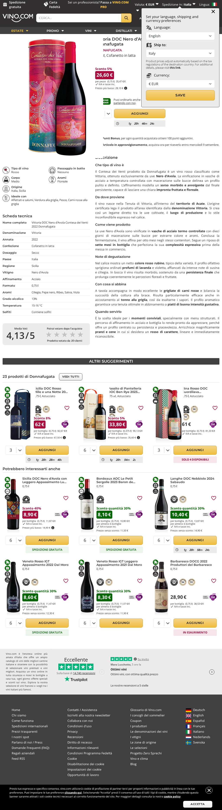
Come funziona (23, 721)
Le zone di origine (143, 742)
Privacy (72, 731)
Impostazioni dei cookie (84, 769)
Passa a (114, 4)
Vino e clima (139, 758)
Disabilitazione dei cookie (85, 764)
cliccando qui (73, 792)
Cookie (72, 758)
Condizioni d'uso (79, 726)
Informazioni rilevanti (83, 748)
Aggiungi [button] (140, 113)
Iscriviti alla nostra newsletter (88, 715)
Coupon (136, 721)
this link (175, 68)
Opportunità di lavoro (83, 775)
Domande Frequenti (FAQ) (30, 748)
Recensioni (75, 737)
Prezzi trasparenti (25, 731)
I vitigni (135, 737)
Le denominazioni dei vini (149, 731)
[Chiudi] (213, 11)
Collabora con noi (80, 721)
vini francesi (26, 685)
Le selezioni (138, 748)
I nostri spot (20, 737)
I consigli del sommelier (147, 715)
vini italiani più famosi (18, 689)
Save (180, 95)
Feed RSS (18, 758)
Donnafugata (108, 50)
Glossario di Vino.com (146, 710)
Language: (162, 27)
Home (16, 710)
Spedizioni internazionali (30, 726)
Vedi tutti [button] (70, 376)
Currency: (161, 75)
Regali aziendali (23, 753)
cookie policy (172, 796)
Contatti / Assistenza (82, 710)
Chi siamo (19, 715)
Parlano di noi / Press (27, 742)
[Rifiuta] (209, 790)
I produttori (138, 726)
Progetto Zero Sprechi (146, 753)
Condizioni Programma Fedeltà (89, 753)
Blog (133, 764)
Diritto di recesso (79, 742)
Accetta (198, 804)
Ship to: (159, 44)
